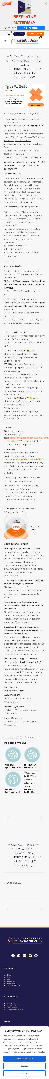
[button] (24, 15)
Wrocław (19, 113)
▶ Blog (7, 979)
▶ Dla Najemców (10, 983)
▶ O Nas (7, 975)
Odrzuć (24, 1073)
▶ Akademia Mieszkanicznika (14, 1009)
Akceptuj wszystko (24, 1058)
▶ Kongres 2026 (10, 1005)
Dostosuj (24, 1066)
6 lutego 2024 (32, 113)
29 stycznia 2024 (14, 883)
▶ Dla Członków (10, 981)
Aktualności (9, 113)
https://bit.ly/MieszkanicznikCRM (26, 492)
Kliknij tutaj (31, 27)
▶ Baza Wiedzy (9, 1003)
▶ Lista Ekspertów (10, 1007)
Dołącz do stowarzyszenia (16, 647)
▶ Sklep (7, 977)
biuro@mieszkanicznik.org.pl (19, 339)
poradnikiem (17, 668)
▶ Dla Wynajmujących (12, 985)
